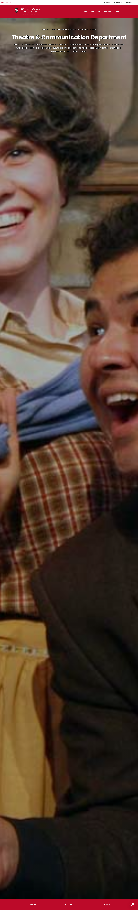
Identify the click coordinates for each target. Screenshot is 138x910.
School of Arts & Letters (83, 29)
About (108, 3)
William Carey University (54, 29)
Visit (99, 12)
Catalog (106, 904)
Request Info (108, 12)
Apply (93, 12)
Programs (32, 904)
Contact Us (118, 3)
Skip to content (6, 2)
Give (117, 12)
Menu (86, 12)
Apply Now (69, 904)
